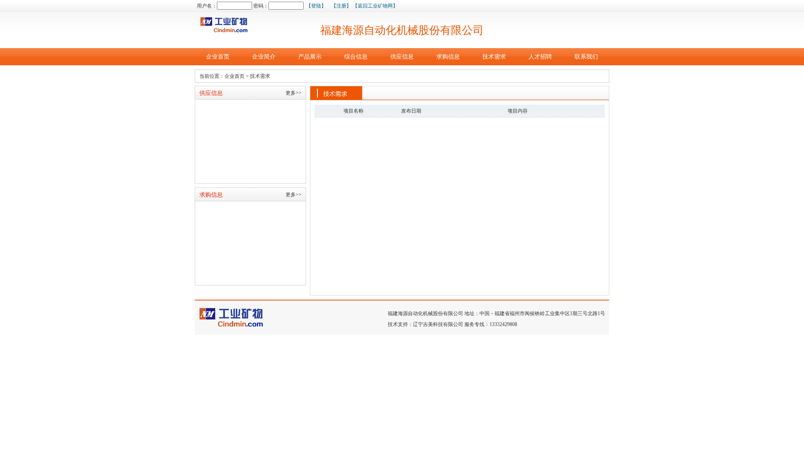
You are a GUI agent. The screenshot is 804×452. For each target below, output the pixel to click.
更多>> (294, 93)
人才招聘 (540, 57)
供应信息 (402, 57)
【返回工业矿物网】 (375, 6)
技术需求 (494, 57)
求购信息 (448, 57)
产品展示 (310, 57)
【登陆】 (316, 6)
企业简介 (264, 57)
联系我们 (586, 57)
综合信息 (356, 57)
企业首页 (217, 57)
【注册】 (341, 6)
